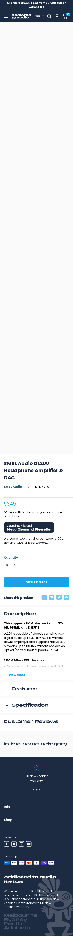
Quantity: (11, 557)
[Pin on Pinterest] (51, 598)
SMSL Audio (13, 487)
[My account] (57, 16)
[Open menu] (6, 16)
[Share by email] (66, 598)
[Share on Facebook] (44, 598)
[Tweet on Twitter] (59, 598)
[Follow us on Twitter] (14, 844)
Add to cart (36, 581)
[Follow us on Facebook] (6, 844)
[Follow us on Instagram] (21, 844)
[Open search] (49, 16)
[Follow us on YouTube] (29, 844)
